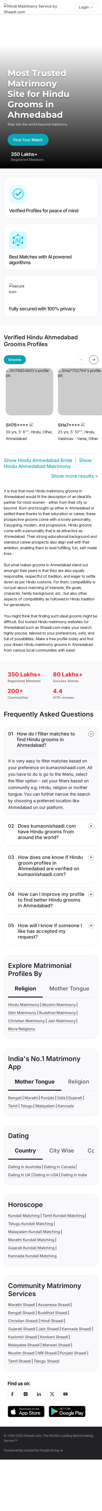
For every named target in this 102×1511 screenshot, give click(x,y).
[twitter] (52, 1394)
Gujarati (75, 1097)
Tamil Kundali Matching (63, 1215)
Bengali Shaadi (21, 1312)
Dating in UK (19, 1174)
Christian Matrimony (26, 1020)
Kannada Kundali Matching (32, 1255)
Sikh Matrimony (22, 1012)
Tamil (13, 1105)
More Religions (21, 1028)
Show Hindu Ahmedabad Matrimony (48, 463)
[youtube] (65, 1394)
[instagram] (25, 1394)
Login (84, 7)
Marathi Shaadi (21, 1304)
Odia (61, 1097)
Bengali (15, 1097)
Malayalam (45, 1105)
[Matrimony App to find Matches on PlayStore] (67, 1411)
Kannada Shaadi (76, 1328)
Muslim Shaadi (21, 1353)
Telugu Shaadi (46, 1361)
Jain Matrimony (62, 1020)
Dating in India (74, 1174)
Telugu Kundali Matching (30, 1223)
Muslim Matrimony (59, 1004)
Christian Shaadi (23, 1320)
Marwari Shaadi (56, 1345)
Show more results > (74, 476)
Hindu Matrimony (23, 1004)
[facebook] (12, 1394)
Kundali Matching (24, 1215)
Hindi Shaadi (52, 1320)
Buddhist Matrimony (57, 1012)
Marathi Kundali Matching (31, 1239)
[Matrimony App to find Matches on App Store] (26, 1411)
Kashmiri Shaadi (22, 1336)
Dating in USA (45, 1174)
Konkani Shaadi (54, 1336)
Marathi (31, 1097)
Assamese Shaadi (54, 1304)
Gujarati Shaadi (21, 1328)
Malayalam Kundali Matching (34, 1231)
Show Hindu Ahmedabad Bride (38, 460)
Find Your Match (28, 139)
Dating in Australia (24, 1166)
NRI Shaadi (47, 1353)
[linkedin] (39, 1394)
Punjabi (47, 1097)
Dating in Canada (59, 1166)
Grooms (14, 360)
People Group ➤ (51, 1450)
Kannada (66, 1105)
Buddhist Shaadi (52, 1312)
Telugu (26, 1105)
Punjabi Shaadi (73, 1353)
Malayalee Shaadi (24, 1345)
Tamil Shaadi (19, 1361)
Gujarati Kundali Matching (31, 1247)
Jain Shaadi (48, 1328)
